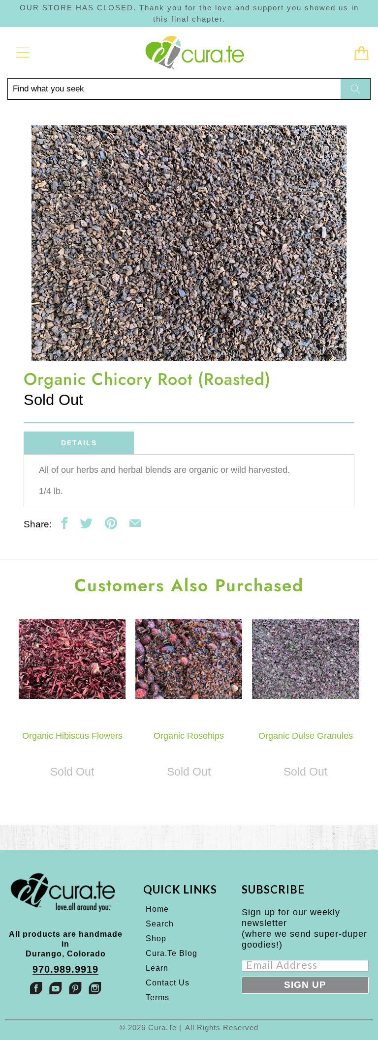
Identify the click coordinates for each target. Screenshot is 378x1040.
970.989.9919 (65, 969)
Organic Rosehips (188, 659)
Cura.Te (162, 1027)
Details (79, 443)
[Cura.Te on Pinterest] (75, 988)
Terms (157, 997)
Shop (156, 938)
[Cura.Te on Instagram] (95, 988)
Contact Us (167, 983)
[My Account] (19, 52)
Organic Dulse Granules (305, 659)
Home (157, 909)
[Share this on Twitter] (86, 523)
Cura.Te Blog (171, 953)
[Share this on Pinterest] (111, 523)
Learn (157, 968)
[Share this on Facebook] (65, 523)
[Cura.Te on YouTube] (55, 988)
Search (160, 924)
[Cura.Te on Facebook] (36, 988)
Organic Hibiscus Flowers (72, 659)
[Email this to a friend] (135, 523)
